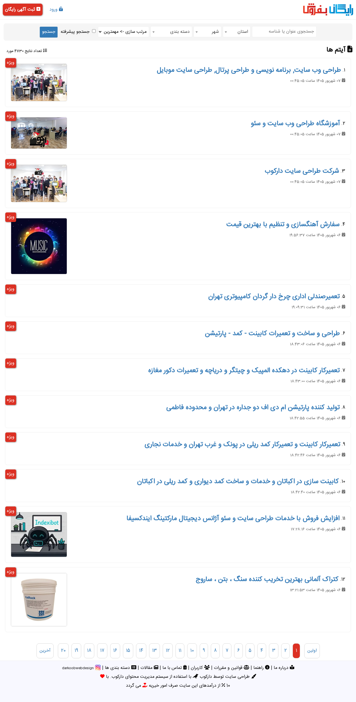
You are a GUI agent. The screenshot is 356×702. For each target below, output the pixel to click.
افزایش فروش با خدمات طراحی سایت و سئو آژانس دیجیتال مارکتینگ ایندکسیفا (233, 518)
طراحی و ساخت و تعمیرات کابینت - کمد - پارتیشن (272, 333)
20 (63, 650)
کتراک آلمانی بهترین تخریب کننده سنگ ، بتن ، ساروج (267, 579)
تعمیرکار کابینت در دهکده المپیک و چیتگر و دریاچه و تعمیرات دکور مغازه (244, 370)
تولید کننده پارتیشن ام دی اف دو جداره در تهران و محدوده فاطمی (253, 407)
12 (168, 650)
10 (192, 650)
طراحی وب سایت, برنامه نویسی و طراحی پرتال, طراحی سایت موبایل (249, 70)
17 (102, 650)
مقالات (147, 668)
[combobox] (237, 31)
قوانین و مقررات (229, 668)
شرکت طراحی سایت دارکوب (302, 171)
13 (154, 650)
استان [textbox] (243, 32)
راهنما (259, 668)
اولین (312, 650)
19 (76, 650)
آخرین (45, 650)
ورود (54, 9)
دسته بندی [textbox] (180, 32)
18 (89, 650)
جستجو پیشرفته (75, 32)
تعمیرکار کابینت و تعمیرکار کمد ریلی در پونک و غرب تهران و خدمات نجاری (242, 444)
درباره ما (282, 668)
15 (128, 650)
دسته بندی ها (118, 668)
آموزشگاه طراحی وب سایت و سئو (295, 123)
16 (115, 650)
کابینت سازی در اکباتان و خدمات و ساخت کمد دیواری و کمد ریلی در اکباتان (238, 481)
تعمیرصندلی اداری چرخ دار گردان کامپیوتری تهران (274, 296)
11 (180, 650)
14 (141, 650)
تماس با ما (172, 668)
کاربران (197, 668)
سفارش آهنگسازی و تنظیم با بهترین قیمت (283, 224)
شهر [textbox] (215, 32)
